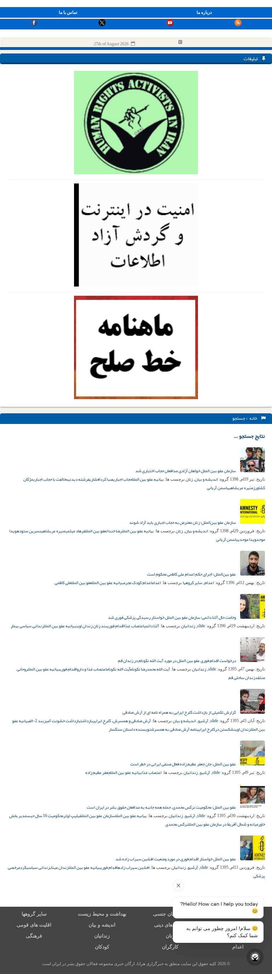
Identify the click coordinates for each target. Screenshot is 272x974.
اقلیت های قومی (34, 925)
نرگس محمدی (176, 824)
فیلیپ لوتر (72, 815)
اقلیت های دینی (170, 925)
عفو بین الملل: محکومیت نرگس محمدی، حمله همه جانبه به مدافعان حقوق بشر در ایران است (162, 807)
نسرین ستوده (29, 531)
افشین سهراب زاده (133, 867)
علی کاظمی (63, 582)
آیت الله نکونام (118, 669)
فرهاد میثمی (75, 531)
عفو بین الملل (95, 531)
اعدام (209, 582)
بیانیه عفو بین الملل (148, 479)
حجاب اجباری (122, 479)
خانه (254, 418)
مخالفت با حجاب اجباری (50, 479)
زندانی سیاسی (38, 867)
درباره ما (204, 12)
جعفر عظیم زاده (97, 772)
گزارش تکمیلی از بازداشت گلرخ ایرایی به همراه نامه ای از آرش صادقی (180, 712)
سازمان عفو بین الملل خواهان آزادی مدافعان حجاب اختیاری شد (186, 470)
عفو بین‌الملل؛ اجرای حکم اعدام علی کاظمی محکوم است (192, 574)
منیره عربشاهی (241, 487)
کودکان (102, 947)
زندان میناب (59, 867)
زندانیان (188, 626)
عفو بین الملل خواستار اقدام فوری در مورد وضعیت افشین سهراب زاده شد (176, 859)
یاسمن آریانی (218, 487)
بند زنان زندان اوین (91, 626)
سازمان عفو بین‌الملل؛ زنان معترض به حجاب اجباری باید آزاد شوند (183, 522)
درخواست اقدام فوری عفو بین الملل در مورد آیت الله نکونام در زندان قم (177, 660)
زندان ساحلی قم (241, 677)
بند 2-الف (36, 721)
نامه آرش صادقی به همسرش (174, 729)
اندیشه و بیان (206, 479)
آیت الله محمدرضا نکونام (150, 669)
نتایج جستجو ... (249, 436)
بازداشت (86, 721)
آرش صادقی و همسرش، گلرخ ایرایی (122, 721)
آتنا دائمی (151, 626)
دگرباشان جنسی (170, 914)
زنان (189, 479)
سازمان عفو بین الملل (98, 815)
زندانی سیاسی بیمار (27, 626)
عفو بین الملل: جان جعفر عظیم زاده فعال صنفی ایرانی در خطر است (183, 764)
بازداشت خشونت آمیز (62, 721)
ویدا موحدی (247, 539)
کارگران (170, 947)
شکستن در (224, 729)
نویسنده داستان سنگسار (130, 729)
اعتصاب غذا (134, 626)
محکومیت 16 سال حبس (45, 815)
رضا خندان (114, 531)
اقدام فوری (115, 626)
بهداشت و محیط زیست (102, 914)
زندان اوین (242, 729)
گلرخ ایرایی (206, 729)
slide (201, 626)
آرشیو (203, 721)
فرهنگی (34, 936)
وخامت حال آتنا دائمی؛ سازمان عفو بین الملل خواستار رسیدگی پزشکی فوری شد (172, 617)
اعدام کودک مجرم (138, 582)
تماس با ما (68, 12)
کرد (23, 867)
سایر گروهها (192, 582)
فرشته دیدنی (79, 479)
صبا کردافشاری (101, 479)
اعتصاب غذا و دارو (92, 669)
